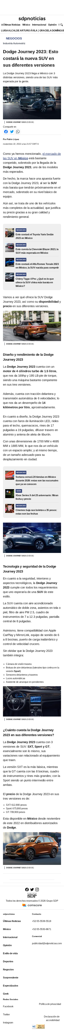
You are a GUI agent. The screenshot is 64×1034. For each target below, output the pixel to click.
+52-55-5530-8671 (41, 929)
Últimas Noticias (11, 24)
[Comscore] (32, 905)
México (26, 24)
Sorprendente (10, 977)
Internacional (39, 24)
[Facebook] (6, 131)
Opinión (52, 24)
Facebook (8, 1006)
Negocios (8, 969)
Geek (6, 993)
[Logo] (32, 19)
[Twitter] (12, 131)
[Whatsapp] (18, 131)
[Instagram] (37, 889)
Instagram (8, 1022)
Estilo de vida (10, 953)
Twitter (6, 1014)
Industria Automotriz (14, 43)
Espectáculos (10, 985)
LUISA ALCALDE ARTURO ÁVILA (19, 30)
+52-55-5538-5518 (41, 921)
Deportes (8, 961)
